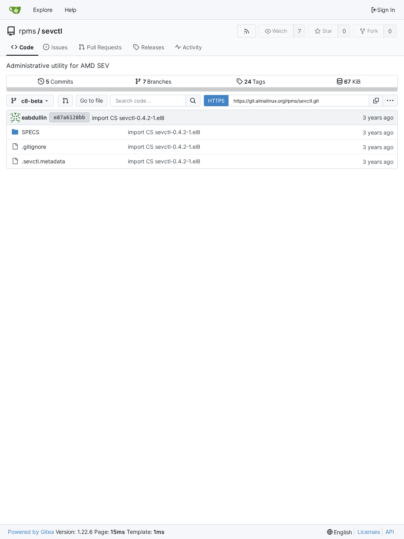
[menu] (390, 101)
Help (71, 9)
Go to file (91, 100)
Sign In (386, 9)
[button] (65, 101)
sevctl (51, 31)
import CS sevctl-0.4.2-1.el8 (128, 117)
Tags (255, 81)
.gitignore (34, 146)
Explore (42, 9)
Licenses (368, 531)
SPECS (30, 132)
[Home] (15, 10)
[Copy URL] (376, 101)
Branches (157, 81)
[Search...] (192, 101)
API (389, 531)
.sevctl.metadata (43, 161)
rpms (27, 31)
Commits (59, 81)
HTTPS (216, 100)
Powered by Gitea (31, 531)
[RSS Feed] (246, 30)
